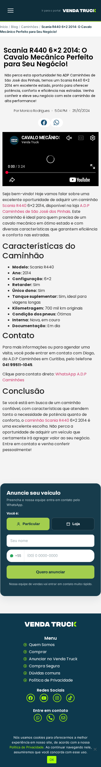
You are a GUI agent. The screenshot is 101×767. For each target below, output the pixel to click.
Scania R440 (14, 205)
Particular (31, 524)
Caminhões (29, 27)
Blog (14, 27)
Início (4, 27)
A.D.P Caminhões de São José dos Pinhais (45, 208)
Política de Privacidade (27, 747)
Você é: (13, 513)
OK (52, 760)
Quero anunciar (50, 572)
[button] (44, 122)
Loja (76, 524)
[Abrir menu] (10, 10)
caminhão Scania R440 (47, 420)
